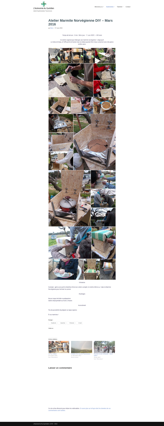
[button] (103, 6)
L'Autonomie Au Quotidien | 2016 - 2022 (45, 424)
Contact (128, 7)
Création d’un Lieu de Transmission (80, 354)
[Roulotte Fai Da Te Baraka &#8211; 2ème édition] (104, 347)
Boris (51, 28)
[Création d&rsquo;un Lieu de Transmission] (81, 347)
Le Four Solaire (52, 354)
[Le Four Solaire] (58, 347)
